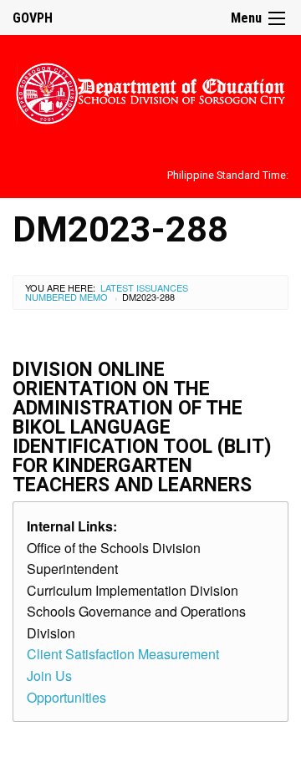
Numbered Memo (66, 296)
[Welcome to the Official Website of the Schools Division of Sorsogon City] (150, 90)
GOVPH (33, 18)
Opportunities (66, 697)
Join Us (49, 675)
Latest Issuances (144, 287)
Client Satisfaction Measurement (123, 653)
